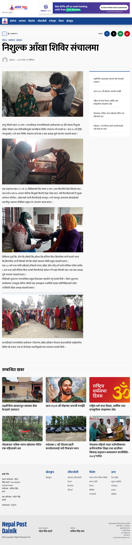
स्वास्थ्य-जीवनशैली (74, 477)
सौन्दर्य (70, 490)
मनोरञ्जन (52, 21)
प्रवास (113, 490)
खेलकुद (69, 21)
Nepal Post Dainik (14, 528)
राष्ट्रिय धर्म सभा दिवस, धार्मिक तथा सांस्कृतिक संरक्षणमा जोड (105, 102)
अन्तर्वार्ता (92, 494)
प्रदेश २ (4, 40)
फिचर (91, 486)
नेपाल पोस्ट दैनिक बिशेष (98, 477)
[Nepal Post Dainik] (4, 21)
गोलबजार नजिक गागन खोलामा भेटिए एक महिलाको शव (108, 115)
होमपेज (13, 21)
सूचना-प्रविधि (116, 481)
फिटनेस (70, 486)
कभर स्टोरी (93, 481)
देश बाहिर (114, 477)
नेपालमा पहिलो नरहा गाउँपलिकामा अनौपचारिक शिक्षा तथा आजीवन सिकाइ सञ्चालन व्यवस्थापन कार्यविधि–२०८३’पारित (109, 450)
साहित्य (114, 494)
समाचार (22, 21)
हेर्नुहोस (13, 505)
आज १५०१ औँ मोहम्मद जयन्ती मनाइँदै (107, 91)
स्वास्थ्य (19, 40)
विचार (61, 21)
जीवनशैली (42, 21)
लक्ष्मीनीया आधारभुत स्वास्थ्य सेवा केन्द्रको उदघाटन (108, 80)
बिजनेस (31, 21)
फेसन (70, 481)
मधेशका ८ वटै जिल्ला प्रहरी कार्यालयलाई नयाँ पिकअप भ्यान (108, 127)
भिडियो (91, 490)
